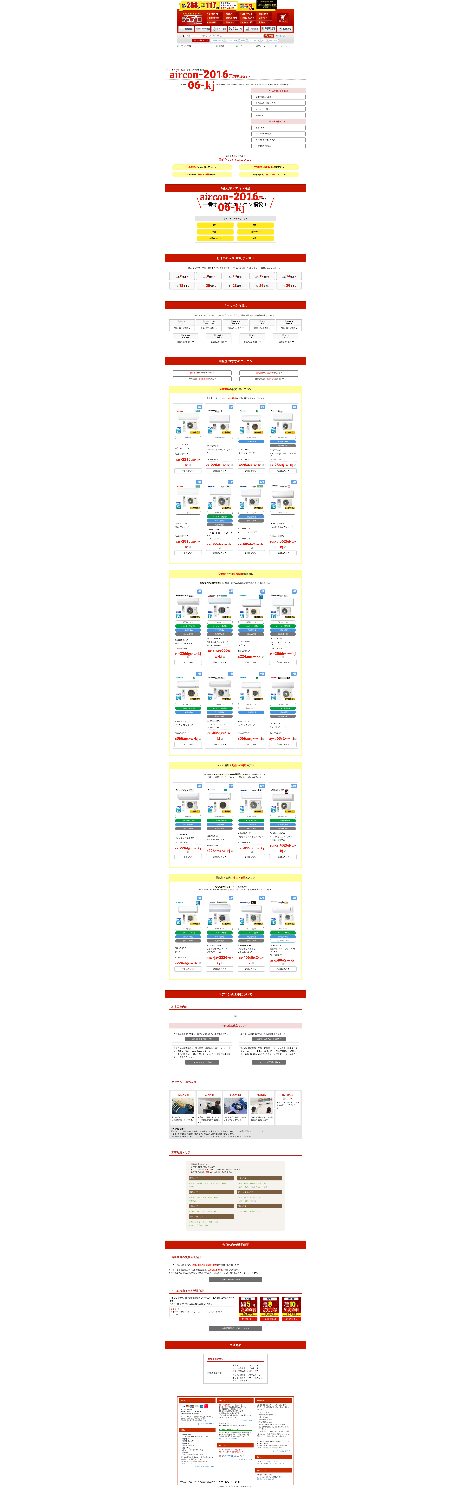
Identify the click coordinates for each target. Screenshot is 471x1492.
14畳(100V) (254, 232)
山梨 (265, 1183)
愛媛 (253, 1211)
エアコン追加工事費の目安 (268, 1062)
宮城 (240, 1197)
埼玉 (206, 1183)
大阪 (192, 1197)
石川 (259, 1187)
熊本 (210, 1222)
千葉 (212, 1183)
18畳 (254, 238)
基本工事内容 (261, 128)
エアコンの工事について (201, 1039)
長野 (240, 1187)
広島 (192, 1211)
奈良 (217, 1197)
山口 (217, 1211)
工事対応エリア (265, 140)
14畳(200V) (214, 238)
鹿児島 (199, 1225)
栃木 (225, 1183)
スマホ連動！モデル (201, 174)
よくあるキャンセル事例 (201, 1062)
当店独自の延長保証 (263, 146)
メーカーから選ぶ (263, 109)
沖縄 (206, 1225)
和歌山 (193, 1201)
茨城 (218, 1183)
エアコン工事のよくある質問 (268, 1039)
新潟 (247, 1187)
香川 (247, 1211)
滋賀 (210, 1197)
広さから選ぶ (266, 103)
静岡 (253, 1183)
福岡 (192, 1222)
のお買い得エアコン (201, 167)
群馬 (192, 1187)
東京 (192, 1183)
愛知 (240, 1183)
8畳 (254, 225)
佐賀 (198, 1222)
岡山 (198, 1211)
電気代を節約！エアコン (268, 174)
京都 (204, 1197)
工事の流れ (263, 134)
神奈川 (199, 1183)
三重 (259, 1183)
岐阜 (247, 1183)
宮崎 (192, 1225)
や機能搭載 (268, 167)
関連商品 (259, 115)
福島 (247, 1201)
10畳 (214, 232)
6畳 (214, 225)
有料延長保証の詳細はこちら (235, 1328)
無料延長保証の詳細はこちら (235, 1279)
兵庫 (198, 1197)
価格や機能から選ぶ (263, 97)
